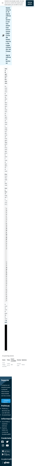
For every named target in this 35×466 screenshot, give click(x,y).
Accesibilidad (6, 415)
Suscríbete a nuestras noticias (6, 424)
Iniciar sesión (30, 3)
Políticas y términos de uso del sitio (6, 411)
